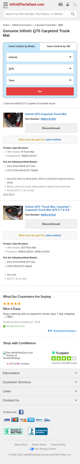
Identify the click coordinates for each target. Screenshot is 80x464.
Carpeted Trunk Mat (45, 25)
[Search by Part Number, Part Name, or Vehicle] (72, 14)
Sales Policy (20, 444)
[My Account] (67, 4)
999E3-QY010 (48, 214)
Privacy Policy (58, 444)
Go (40, 91)
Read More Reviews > (65, 330)
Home (6, 25)
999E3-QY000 (48, 119)
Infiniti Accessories (22, 25)
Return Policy (39, 444)
